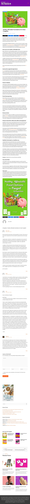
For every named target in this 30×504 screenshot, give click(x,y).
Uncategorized (5, 11)
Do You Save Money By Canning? (8, 410)
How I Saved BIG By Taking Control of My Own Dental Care (12, 411)
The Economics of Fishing (12, 420)
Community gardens (16, 59)
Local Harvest (22, 74)
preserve (17, 86)
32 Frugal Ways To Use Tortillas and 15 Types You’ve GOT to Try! (13, 409)
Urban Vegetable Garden (10, 44)
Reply (26, 271)
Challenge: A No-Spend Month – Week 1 (9, 413)
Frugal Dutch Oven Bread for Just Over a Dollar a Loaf (15, 421)
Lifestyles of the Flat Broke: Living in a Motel (10, 414)
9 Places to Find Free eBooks (11, 425)
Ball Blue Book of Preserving (13, 129)
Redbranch (7, 336)
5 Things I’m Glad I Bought (7, 486)
